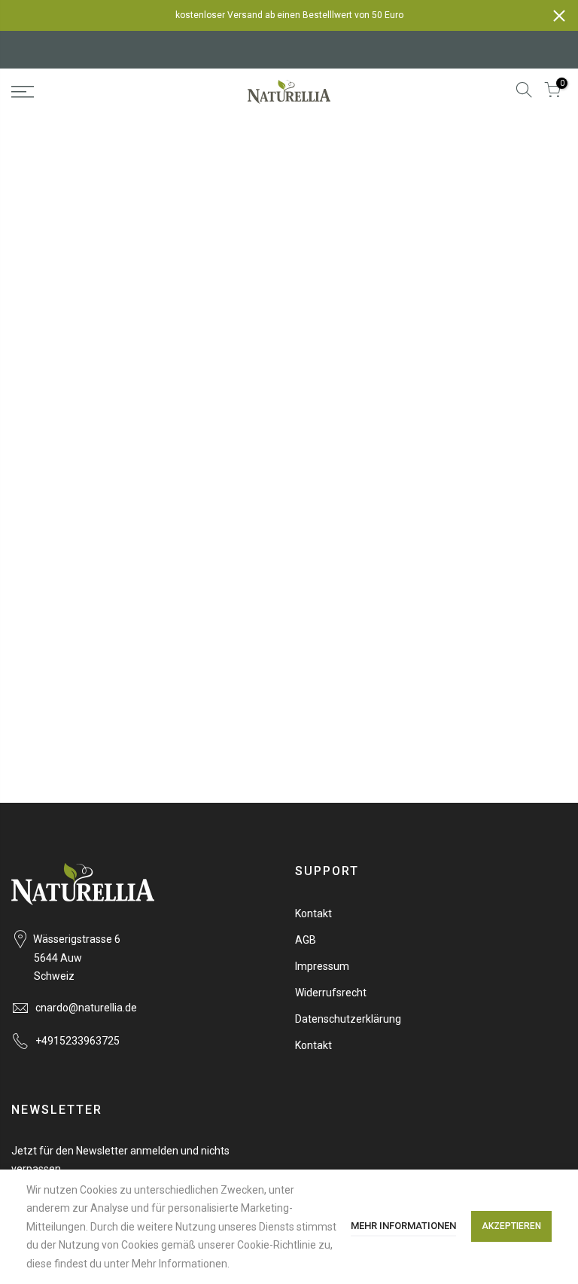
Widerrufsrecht (331, 993)
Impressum (322, 966)
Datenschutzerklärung (348, 1019)
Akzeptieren (511, 1226)
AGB (305, 940)
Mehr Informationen (403, 1225)
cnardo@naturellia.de (86, 1008)
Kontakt (313, 913)
